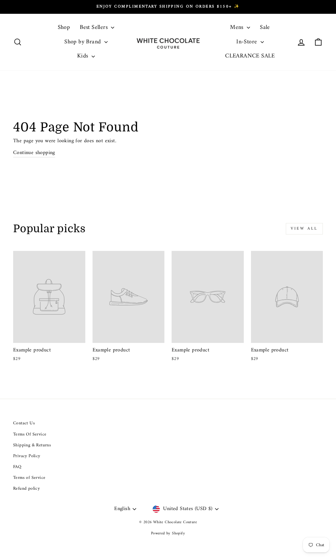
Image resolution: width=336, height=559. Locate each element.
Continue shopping (34, 153)
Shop (64, 27)
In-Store (247, 42)
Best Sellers (94, 27)
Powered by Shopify (168, 533)
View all (304, 228)
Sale (265, 27)
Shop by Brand (83, 42)
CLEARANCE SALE (250, 56)
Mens (237, 27)
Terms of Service (29, 478)
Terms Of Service (29, 434)
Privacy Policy (26, 456)
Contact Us (24, 423)
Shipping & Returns (32, 445)
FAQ (17, 467)
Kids (83, 56)
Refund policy (26, 489)
